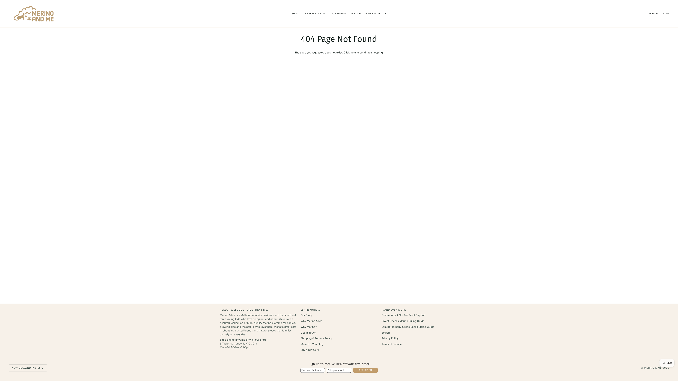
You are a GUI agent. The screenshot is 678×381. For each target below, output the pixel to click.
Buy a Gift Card (310, 349)
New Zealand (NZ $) (26, 367)
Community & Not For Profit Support (404, 315)
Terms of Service (392, 344)
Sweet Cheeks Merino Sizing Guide (403, 320)
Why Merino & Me (311, 320)
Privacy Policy (390, 338)
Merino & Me (653, 367)
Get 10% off (365, 370)
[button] (295, 14)
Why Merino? (309, 326)
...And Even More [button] (394, 309)
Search (386, 332)
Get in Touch (308, 332)
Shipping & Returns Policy (316, 338)
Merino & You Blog (312, 344)
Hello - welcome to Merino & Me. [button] (244, 309)
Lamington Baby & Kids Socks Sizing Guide (408, 326)
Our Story (306, 315)
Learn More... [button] (310, 309)
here (353, 52)
